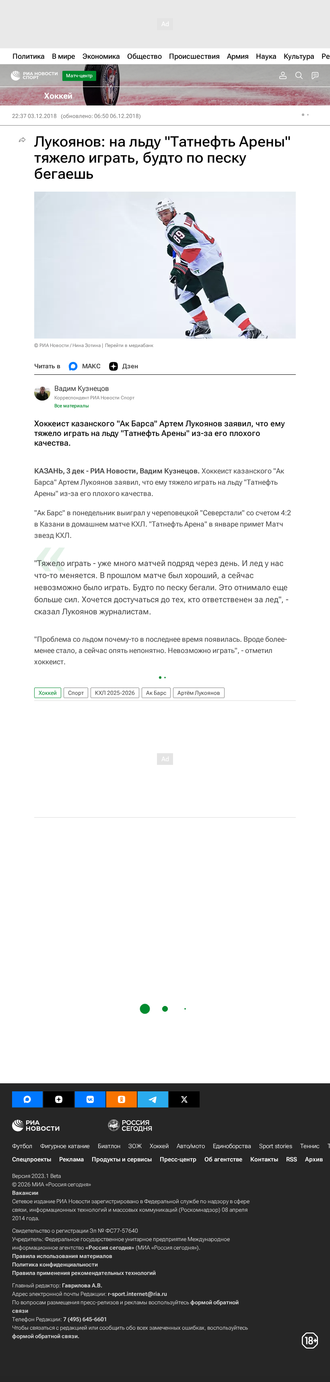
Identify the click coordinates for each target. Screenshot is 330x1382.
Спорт (76, 693)
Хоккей (48, 693)
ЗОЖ (135, 1146)
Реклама (71, 1159)
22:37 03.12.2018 (34, 116)
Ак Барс (156, 693)
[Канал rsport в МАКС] (27, 1099)
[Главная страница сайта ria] (13, 75)
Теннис (310, 1146)
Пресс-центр (178, 1159)
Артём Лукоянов (198, 693)
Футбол (22, 1146)
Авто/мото (191, 1146)
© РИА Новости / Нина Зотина (67, 345)
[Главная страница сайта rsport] (52, 75)
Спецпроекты (31, 1159)
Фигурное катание (65, 1146)
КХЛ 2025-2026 (115, 693)
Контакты (264, 1159)
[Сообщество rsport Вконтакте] (90, 1099)
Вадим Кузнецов (81, 388)
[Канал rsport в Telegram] (153, 1099)
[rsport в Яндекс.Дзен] (58, 1099)
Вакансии (25, 1193)
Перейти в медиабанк (129, 345)
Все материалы (71, 406)
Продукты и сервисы (122, 1159)
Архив (314, 1159)
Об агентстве (223, 1159)
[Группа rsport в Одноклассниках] (121, 1099)
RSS (291, 1159)
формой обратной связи (45, 1336)
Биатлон (109, 1146)
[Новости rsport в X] (184, 1099)
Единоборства (232, 1146)
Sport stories (275, 1146)
